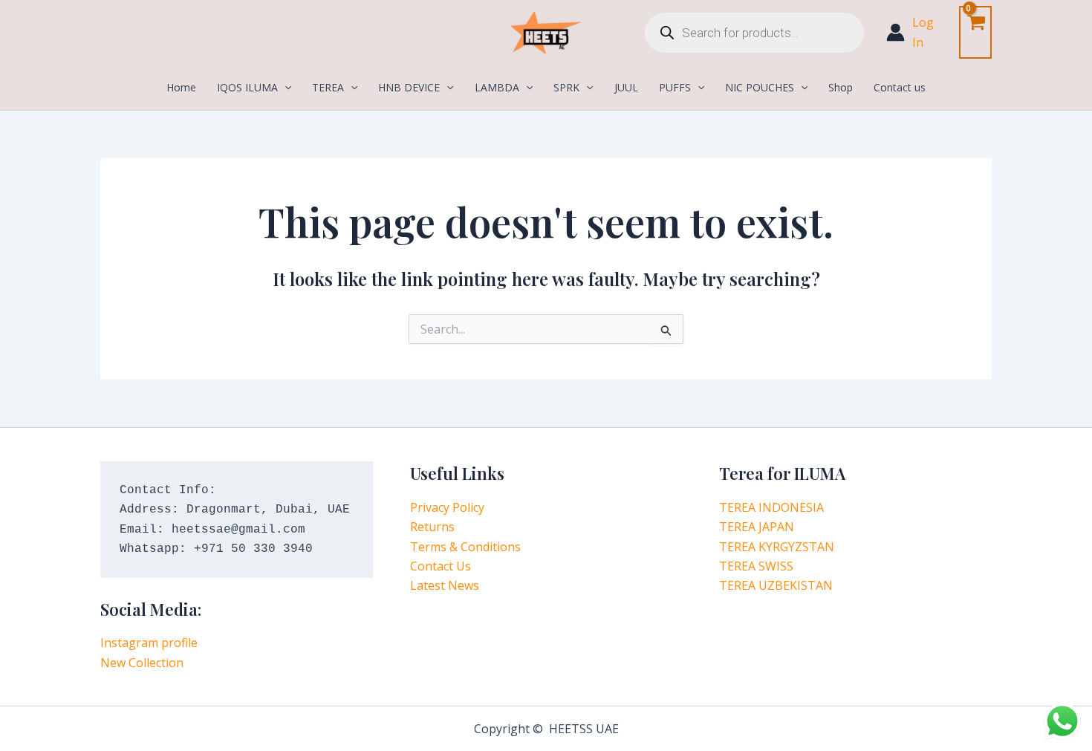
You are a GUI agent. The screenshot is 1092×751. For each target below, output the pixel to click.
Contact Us (440, 566)
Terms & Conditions (465, 547)
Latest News (444, 585)
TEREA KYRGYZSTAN (776, 547)
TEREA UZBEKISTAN (776, 585)
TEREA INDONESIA (771, 507)
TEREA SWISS (756, 566)
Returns (432, 526)
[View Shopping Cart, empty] (975, 32)
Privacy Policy (447, 507)
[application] (284, 87)
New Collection (141, 662)
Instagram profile (149, 642)
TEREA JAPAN (756, 526)
